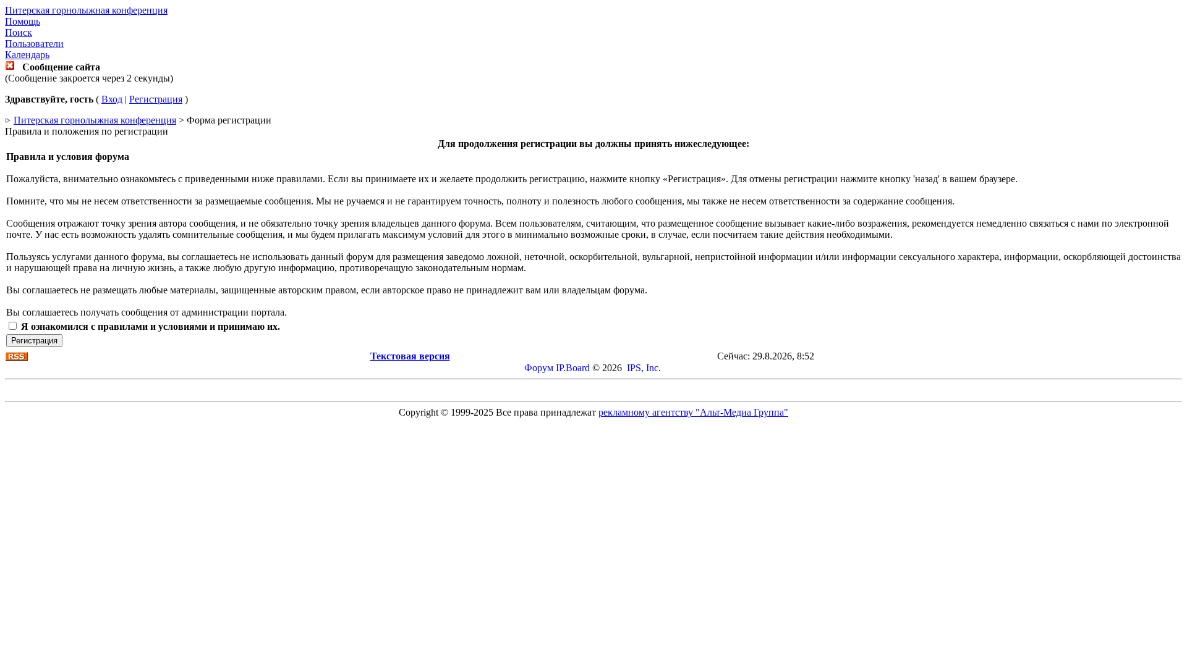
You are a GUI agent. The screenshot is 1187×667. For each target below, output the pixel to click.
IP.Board (573, 368)
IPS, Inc (642, 368)
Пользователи (34, 43)
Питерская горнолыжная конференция (86, 10)
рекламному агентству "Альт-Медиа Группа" (693, 412)
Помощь (22, 21)
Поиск (18, 32)
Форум (538, 368)
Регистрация (155, 99)
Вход (111, 99)
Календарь (27, 54)
